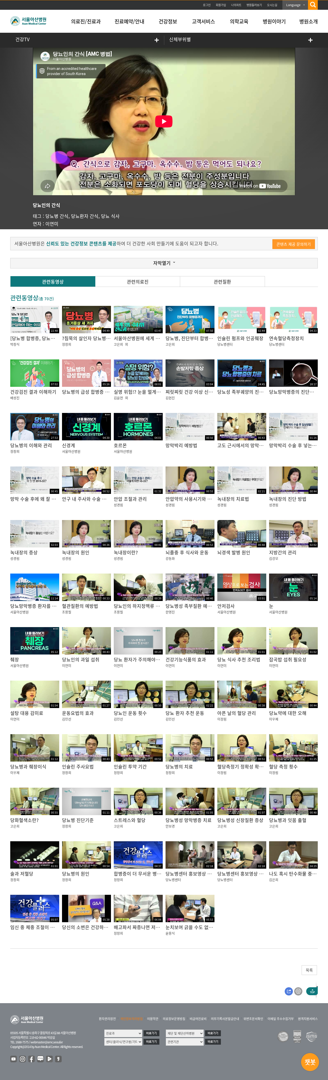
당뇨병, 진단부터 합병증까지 (194, 338)
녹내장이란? (126, 552)
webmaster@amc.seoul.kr (46, 1042)
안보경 (170, 826)
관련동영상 (53, 281)
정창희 (66, 344)
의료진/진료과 (86, 21)
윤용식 (170, 933)
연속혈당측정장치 (286, 338)
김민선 (66, 718)
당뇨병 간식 (56, 216)
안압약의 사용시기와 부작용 (193, 498)
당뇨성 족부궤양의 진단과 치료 (247, 391)
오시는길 (272, 5)
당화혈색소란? (24, 820)
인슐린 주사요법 (78, 766)
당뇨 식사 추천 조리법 (238, 659)
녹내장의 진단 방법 (287, 498)
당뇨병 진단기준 (78, 820)
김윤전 (118, 397)
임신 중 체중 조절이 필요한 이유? (43, 927)
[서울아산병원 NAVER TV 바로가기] (49, 1059)
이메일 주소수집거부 (281, 1018)
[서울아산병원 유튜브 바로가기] (13, 1059)
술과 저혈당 (21, 873)
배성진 (14, 397)
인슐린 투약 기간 (130, 766)
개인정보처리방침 (131, 1018)
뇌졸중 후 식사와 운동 (187, 552)
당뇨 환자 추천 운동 (185, 713)
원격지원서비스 (308, 1018)
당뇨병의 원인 (75, 873)
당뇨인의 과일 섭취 (80, 659)
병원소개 (308, 21)
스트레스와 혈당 (130, 820)
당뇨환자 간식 (84, 216)
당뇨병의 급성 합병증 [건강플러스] (96, 391)
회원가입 (221, 5)
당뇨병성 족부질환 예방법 (191, 606)
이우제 (273, 718)
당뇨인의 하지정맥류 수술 (139, 606)
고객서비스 (203, 21)
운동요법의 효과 (78, 713)
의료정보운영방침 (174, 1018)
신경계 (68, 445)
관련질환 (222, 281)
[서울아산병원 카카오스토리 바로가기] (58, 1059)
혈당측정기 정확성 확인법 (242, 766)
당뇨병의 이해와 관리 (31, 445)
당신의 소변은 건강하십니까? (90, 927)
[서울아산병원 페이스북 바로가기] (31, 1059)
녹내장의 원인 (75, 552)
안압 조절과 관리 (130, 498)
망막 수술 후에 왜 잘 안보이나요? (43, 498)
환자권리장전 (107, 1018)
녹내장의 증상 (24, 552)
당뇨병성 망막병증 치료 (189, 820)
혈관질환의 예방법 (80, 606)
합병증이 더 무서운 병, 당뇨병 (143, 873)
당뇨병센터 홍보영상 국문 (191, 873)
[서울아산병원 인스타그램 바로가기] (22, 1059)
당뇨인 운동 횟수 (130, 713)
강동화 (170, 558)
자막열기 (162, 262)
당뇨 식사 (110, 216)
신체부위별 (180, 39)
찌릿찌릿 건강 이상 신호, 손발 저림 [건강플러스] (213, 391)
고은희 (118, 344)
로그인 (207, 5)
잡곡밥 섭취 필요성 (287, 659)
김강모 (273, 558)
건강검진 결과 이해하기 (33, 391)
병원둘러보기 (254, 5)
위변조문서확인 (253, 1018)
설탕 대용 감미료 (26, 713)
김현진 (170, 397)
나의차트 (236, 5)
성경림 (118, 504)
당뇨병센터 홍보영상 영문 (242, 873)
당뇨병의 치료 (179, 766)
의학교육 (239, 21)
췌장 (14, 659)
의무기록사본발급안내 (225, 1018)
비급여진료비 (198, 1018)
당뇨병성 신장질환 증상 (240, 820)
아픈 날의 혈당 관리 (236, 713)
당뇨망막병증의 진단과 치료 (296, 391)
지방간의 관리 (282, 552)
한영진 (170, 611)
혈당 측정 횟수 (283, 766)
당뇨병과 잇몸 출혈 (287, 820)
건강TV (22, 39)
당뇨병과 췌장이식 (28, 766)
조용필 (66, 611)
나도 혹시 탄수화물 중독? (294, 873)
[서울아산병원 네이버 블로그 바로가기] (40, 1059)
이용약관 (152, 1018)
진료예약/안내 (129, 21)
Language (293, 5)
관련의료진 (138, 281)
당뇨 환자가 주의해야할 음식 (142, 659)
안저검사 (226, 606)
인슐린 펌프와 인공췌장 (240, 338)
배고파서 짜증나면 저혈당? (140, 927)
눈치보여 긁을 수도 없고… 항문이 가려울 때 (209, 927)
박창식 (14, 344)
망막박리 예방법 (181, 445)
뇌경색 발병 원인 (233, 552)
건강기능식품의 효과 (186, 659)
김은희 (273, 879)
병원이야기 (274, 21)
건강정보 (168, 21)
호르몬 (120, 445)
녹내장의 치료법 (233, 498)
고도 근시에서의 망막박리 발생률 (249, 445)
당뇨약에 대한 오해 (287, 713)
